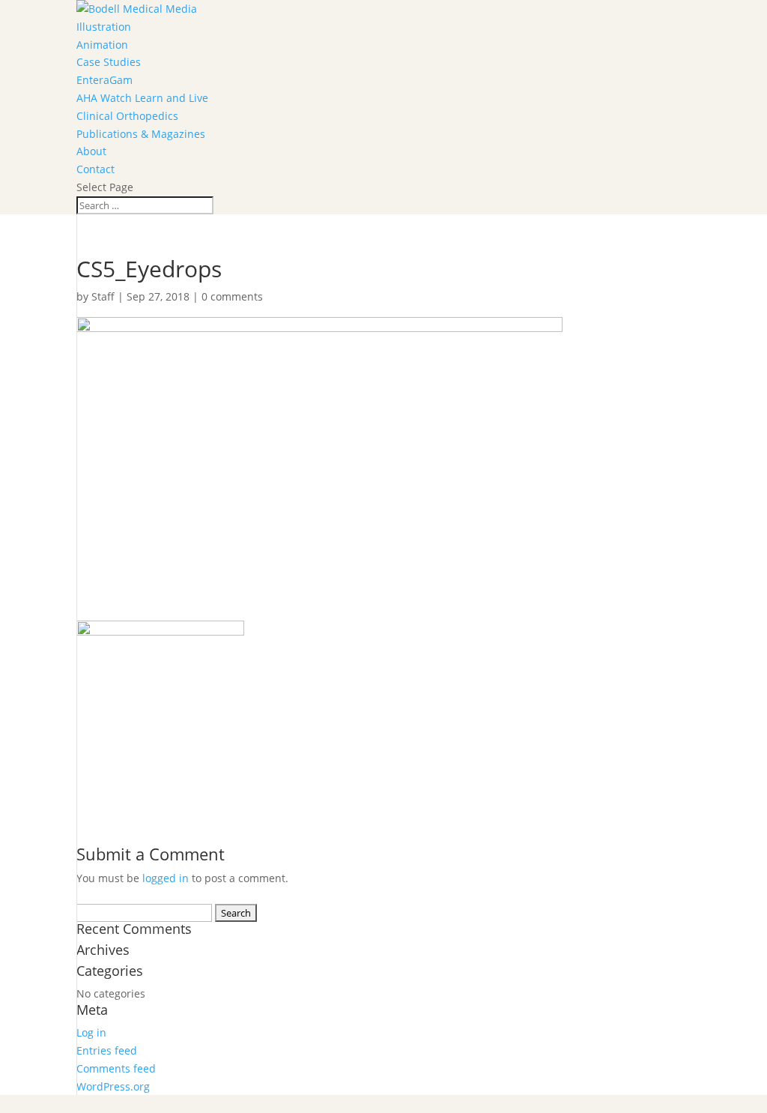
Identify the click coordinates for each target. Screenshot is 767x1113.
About (91, 151)
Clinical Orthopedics (127, 116)
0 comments (232, 296)
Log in (91, 1032)
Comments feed (116, 1068)
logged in (165, 878)
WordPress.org (113, 1086)
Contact (95, 169)
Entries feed (106, 1050)
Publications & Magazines (140, 134)
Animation (102, 44)
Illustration (103, 26)
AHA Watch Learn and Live (142, 98)
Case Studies (108, 62)
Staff (103, 296)
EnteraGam (104, 80)
